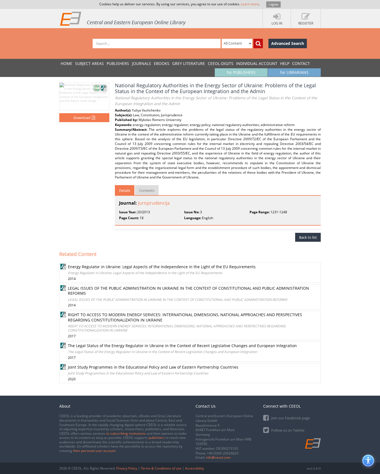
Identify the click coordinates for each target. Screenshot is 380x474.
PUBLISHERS (118, 63)
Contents (146, 190)
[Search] (258, 43)
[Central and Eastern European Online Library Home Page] (123, 18)
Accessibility (194, 468)
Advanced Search (287, 43)
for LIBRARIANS (294, 72)
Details (124, 190)
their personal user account (94, 450)
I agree (273, 4)
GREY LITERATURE (188, 63)
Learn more (250, 4)
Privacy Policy (126, 468)
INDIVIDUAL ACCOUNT (256, 63)
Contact (301, 63)
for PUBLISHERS (241, 72)
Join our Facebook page (290, 417)
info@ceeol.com (218, 457)
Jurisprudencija (154, 203)
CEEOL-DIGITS (220, 63)
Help (284, 63)
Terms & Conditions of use (161, 468)
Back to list (308, 237)
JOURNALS (141, 63)
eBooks (161, 63)
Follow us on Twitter (287, 430)
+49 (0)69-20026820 (222, 453)
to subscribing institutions (126, 433)
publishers (157, 437)
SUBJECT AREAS (89, 63)
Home (66, 63)
